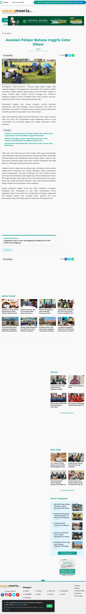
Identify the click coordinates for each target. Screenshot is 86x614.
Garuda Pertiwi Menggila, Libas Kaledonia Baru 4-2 (76, 404)
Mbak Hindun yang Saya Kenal (76, 386)
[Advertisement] (66, 90)
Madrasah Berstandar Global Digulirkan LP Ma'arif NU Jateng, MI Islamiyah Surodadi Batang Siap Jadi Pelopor (61, 516)
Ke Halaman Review (66, 413)
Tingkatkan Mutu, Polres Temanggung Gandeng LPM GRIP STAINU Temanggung (27, 242)
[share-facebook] (66, 55)
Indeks (6, 20)
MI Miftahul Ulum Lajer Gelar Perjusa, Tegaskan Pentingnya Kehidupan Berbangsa (62, 544)
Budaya (39, 591)
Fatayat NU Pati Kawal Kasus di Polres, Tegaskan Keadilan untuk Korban (58, 387)
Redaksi (76, 588)
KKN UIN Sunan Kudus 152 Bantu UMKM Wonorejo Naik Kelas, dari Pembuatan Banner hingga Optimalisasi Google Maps (62, 506)
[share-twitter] (69, 55)
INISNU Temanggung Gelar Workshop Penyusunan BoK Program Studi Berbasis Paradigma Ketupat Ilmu (60, 2)
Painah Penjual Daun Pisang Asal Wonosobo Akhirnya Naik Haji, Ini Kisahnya (75, 482)
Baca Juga (56, 450)
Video (8, 24)
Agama (27, 591)
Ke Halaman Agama (66, 490)
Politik (39, 594)
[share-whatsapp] (73, 55)
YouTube (19, 597)
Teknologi (28, 597)
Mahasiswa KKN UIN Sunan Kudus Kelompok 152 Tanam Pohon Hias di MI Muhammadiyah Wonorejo (61, 535)
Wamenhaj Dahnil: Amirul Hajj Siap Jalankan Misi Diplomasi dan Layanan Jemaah (58, 482)
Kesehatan (64, 591)
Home (6, 2)
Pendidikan (7, 250)
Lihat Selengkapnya (67, 553)
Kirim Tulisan (78, 596)
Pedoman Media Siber (80, 591)
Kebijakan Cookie (18, 604)
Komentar (9, 55)
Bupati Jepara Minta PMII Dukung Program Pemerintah (58, 405)
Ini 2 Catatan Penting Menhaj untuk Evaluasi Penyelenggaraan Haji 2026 (58, 465)
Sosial (63, 594)
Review (54, 372)
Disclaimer (77, 593)
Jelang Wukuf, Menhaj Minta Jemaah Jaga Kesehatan (75, 465)
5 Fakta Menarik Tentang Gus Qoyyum (61, 524)
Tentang (77, 585)
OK (49, 606)
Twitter (14, 597)
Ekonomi (52, 591)
